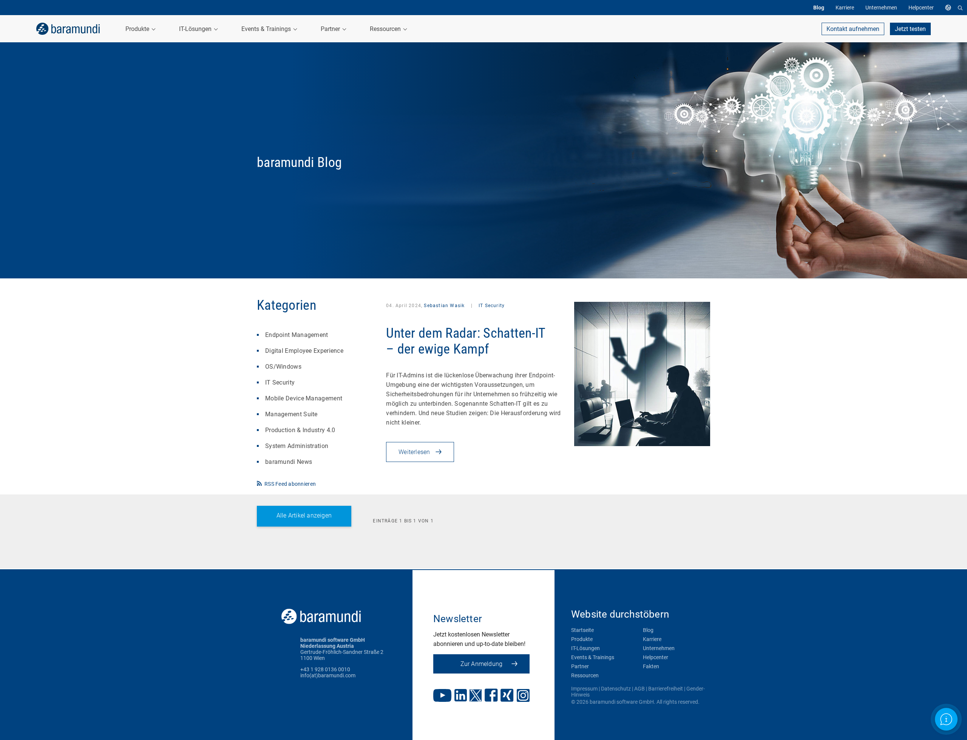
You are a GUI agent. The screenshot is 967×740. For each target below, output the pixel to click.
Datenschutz (616, 689)
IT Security (280, 382)
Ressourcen (585, 675)
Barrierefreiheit (665, 689)
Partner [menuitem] (331, 28)
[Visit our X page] (476, 696)
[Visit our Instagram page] (523, 696)
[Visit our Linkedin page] (460, 696)
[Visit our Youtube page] (442, 696)
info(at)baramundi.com (327, 675)
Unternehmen (659, 648)
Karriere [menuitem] (845, 8)
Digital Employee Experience (304, 350)
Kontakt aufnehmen (852, 28)
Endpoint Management (296, 334)
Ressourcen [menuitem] (386, 28)
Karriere (652, 639)
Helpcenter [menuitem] (921, 8)
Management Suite (291, 414)
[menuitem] (950, 7)
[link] (68, 28)
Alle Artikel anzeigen (304, 515)
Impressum (584, 689)
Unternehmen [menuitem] (881, 8)
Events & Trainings (592, 657)
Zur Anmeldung (481, 663)
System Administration (296, 446)
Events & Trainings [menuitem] (266, 28)
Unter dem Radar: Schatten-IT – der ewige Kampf (465, 341)
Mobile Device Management (303, 398)
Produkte (582, 639)
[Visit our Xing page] (507, 696)
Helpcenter (655, 657)
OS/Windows (283, 366)
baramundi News (288, 461)
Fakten (651, 666)
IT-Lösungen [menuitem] (196, 28)
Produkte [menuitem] (138, 28)
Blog (648, 630)
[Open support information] (946, 719)
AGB (639, 689)
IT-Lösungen (585, 648)
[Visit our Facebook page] (491, 696)
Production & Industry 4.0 (300, 430)
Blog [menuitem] (818, 8)
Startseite (582, 630)
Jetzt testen (910, 28)
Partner (580, 666)
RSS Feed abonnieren (290, 484)
